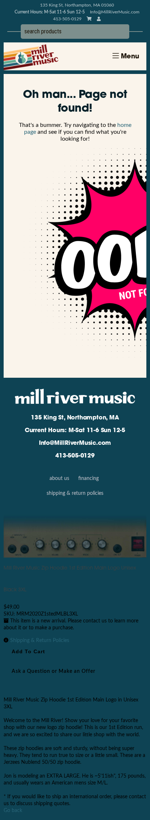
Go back (13, 810)
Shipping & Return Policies (75, 493)
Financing (88, 478)
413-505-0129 (75, 456)
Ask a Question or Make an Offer (53, 671)
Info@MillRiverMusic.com (114, 12)
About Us (59, 478)
